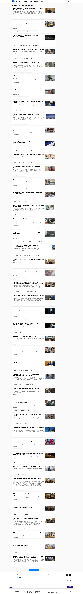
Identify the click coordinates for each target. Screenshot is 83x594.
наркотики (21, 97)
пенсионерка (24, 150)
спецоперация (16, 58)
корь (23, 489)
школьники (23, 291)
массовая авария (36, 45)
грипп (24, 162)
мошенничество (17, 150)
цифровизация (34, 423)
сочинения (43, 357)
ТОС (15, 343)
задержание (23, 410)
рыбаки (37, 137)
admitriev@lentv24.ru (68, 581)
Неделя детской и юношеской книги (38, 528)
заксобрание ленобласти (36, 17)
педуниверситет (17, 489)
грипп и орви (29, 162)
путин (15, 370)
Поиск (68, 1)
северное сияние (17, 123)
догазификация (22, 319)
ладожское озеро (17, 137)
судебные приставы (29, 384)
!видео (24, 175)
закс (15, 502)
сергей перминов (17, 175)
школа (21, 423)
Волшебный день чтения (24, 528)
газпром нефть (16, 474)
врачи (23, 304)
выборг (15, 97)
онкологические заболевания (29, 214)
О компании (25, 574)
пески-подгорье (29, 71)
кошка (21, 332)
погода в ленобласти (18, 85)
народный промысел (18, 449)
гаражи (26, 97)
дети (35, 31)
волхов (20, 110)
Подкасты (36, 1)
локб (15, 214)
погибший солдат (25, 58)
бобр (15, 201)
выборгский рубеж (27, 255)
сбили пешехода (21, 71)
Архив (30, 574)
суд (14, 278)
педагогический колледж (18, 357)
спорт (15, 435)
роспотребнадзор (17, 162)
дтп (14, 45)
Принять (70, 586)
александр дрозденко (26, 17)
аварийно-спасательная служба (28, 137)
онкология (20, 214)
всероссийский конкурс (31, 291)
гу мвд (20, 188)
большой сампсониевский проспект (24, 45)
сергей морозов (30, 319)
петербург (25, 188)
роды (27, 304)
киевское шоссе (30, 241)
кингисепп (16, 384)
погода (25, 85)
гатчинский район (39, 241)
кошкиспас (16, 332)
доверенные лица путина (23, 370)
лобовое (23, 241)
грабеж (15, 110)
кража (28, 410)
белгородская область (28, 31)
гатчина (30, 150)
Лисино (15, 319)
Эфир (42, 1)
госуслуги (16, 423)
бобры (19, 201)
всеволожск (27, 332)
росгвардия (16, 410)
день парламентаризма (48, 17)
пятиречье (24, 123)
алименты (22, 384)
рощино (31, 58)
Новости (26, 1)
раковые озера (25, 201)
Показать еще (34, 569)
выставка (21, 540)
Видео (31, 1)
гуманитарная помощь (18, 255)
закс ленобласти (17, 17)
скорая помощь (17, 304)
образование (16, 291)
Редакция (19, 574)
